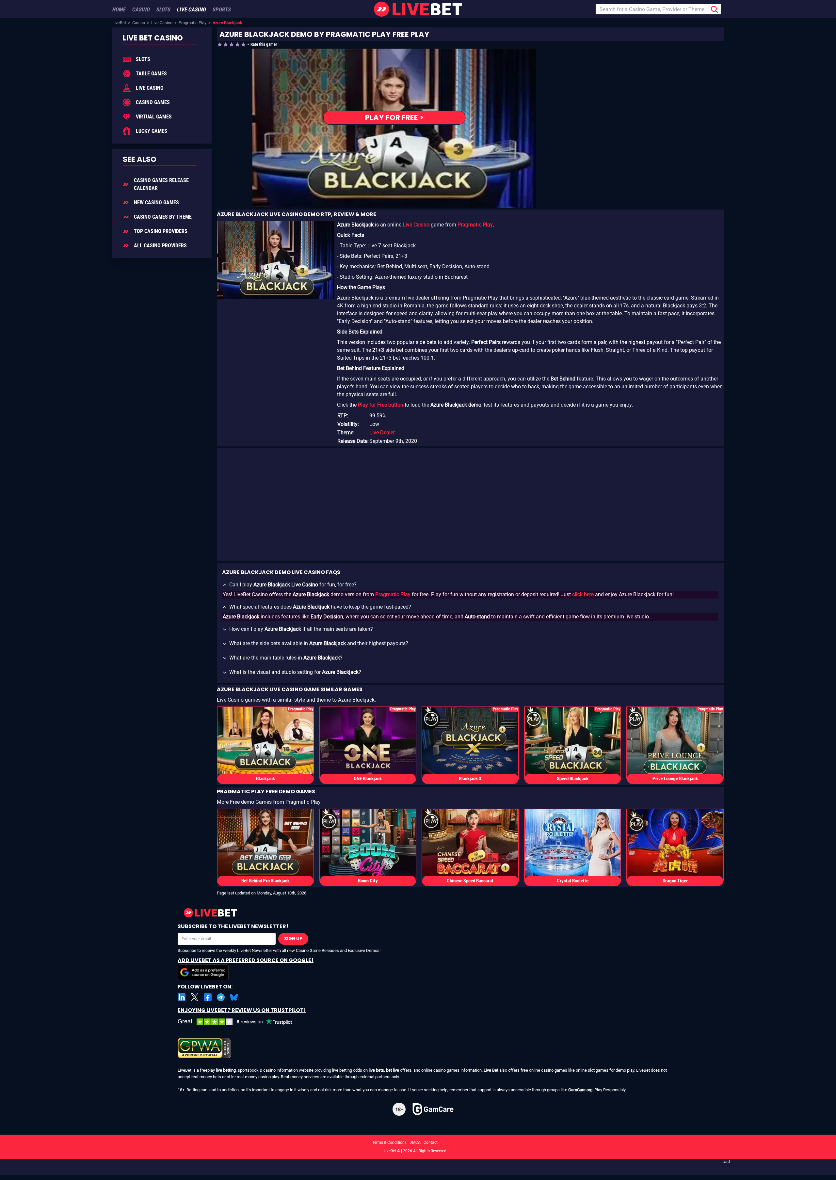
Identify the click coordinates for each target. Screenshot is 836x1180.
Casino (138, 22)
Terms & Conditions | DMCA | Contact (418, 1142)
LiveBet (119, 22)
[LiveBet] (418, 9)
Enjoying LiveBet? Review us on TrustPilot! (242, 1010)
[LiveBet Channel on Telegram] (221, 997)
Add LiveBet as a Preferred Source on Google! (246, 960)
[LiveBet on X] (195, 997)
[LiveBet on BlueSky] (234, 997)
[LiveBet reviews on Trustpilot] (240, 1022)
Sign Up (293, 939)
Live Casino (161, 22)
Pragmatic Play (192, 22)
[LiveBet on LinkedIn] (181, 997)
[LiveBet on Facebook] (208, 997)
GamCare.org (580, 1089)
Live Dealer (382, 432)
